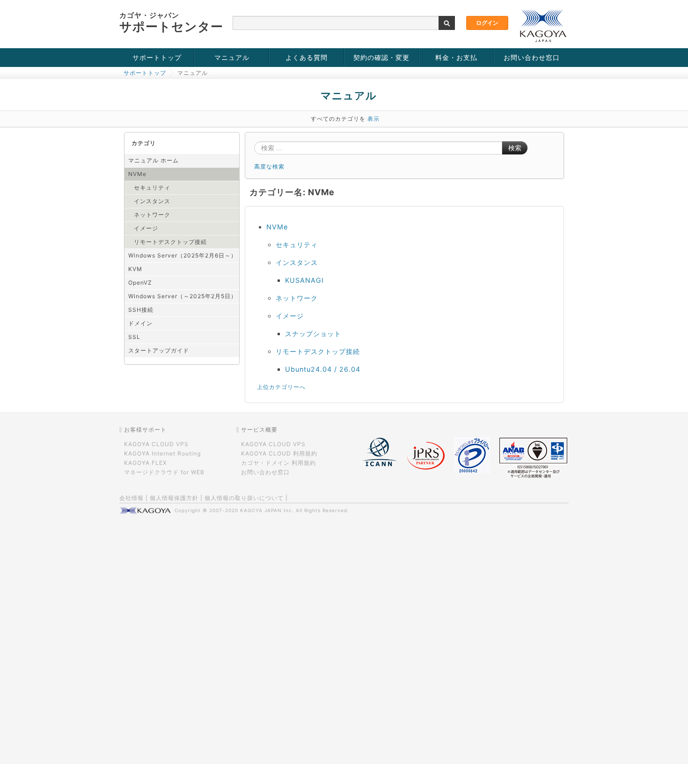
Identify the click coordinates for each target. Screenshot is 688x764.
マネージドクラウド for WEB (164, 472)
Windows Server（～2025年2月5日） (182, 296)
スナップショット (313, 334)
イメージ (146, 228)
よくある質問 (306, 57)
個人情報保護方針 (174, 497)
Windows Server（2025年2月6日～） (182, 255)
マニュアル (231, 57)
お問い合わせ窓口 (532, 57)
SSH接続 (141, 309)
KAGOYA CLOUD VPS (156, 444)
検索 (514, 148)
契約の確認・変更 (381, 57)
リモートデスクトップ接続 (170, 241)
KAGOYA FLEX (145, 462)
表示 (373, 118)
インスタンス (152, 201)
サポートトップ (157, 57)
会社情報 (131, 497)
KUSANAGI (304, 280)
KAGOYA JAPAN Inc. (267, 510)
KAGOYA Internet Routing (162, 453)
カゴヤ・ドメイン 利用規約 (278, 462)
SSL (134, 336)
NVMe (137, 173)
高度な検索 (269, 166)
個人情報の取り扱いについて (244, 497)
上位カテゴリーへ (281, 386)
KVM (135, 268)
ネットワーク (152, 214)
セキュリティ (152, 187)
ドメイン (140, 323)
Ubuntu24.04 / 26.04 (322, 369)
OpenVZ (140, 282)
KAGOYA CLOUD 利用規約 (279, 453)
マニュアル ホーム (153, 160)
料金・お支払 (456, 57)
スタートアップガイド (158, 350)
